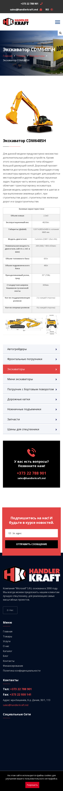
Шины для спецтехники (23, 429)
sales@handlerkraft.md (32, 478)
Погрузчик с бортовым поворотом (30, 389)
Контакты (8, 661)
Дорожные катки (18, 399)
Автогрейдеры (17, 349)
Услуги (6, 641)
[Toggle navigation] (57, 22)
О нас (10, 610)
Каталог (7, 651)
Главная (7, 55)
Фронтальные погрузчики (24, 359)
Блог (5, 656)
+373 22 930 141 (20, 694)
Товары (20, 55)
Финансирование (13, 665)
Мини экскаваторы (20, 379)
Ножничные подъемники (24, 409)
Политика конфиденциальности (21, 670)
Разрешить (32, 785)
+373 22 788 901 (31, 473)
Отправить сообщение (31, 544)
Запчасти (13, 419)
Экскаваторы (37, 55)
